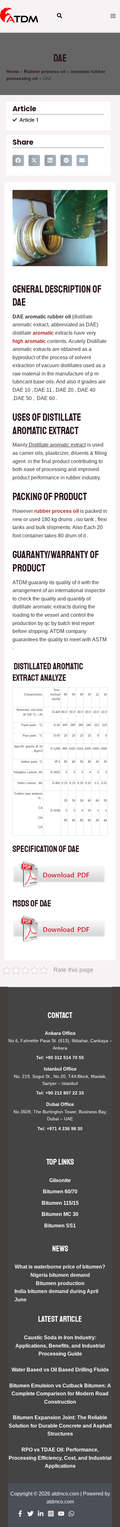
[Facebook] (20, 1513)
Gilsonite (60, 1180)
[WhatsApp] (71, 1513)
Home (12, 71)
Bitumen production (60, 1283)
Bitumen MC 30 (60, 1214)
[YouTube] (61, 1513)
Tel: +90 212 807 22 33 (60, 1092)
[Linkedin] (40, 1513)
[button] (60, 16)
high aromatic (29, 341)
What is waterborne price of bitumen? (60, 1266)
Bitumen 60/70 (60, 1191)
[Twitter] (30, 1513)
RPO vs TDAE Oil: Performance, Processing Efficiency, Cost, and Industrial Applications (60, 1458)
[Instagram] (51, 1513)
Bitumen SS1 (60, 1225)
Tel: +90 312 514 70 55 (60, 1057)
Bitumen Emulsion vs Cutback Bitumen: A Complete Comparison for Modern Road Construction (60, 1394)
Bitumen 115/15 (60, 1203)
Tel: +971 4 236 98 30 (60, 1128)
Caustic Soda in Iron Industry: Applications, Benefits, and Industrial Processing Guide (60, 1345)
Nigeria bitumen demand (60, 1275)
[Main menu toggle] (113, 16)
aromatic (43, 333)
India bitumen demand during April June (56, 1295)
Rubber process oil (45, 71)
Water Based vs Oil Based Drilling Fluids (60, 1369)
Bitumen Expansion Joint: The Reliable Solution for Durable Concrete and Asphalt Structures (60, 1425)
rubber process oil (56, 511)
